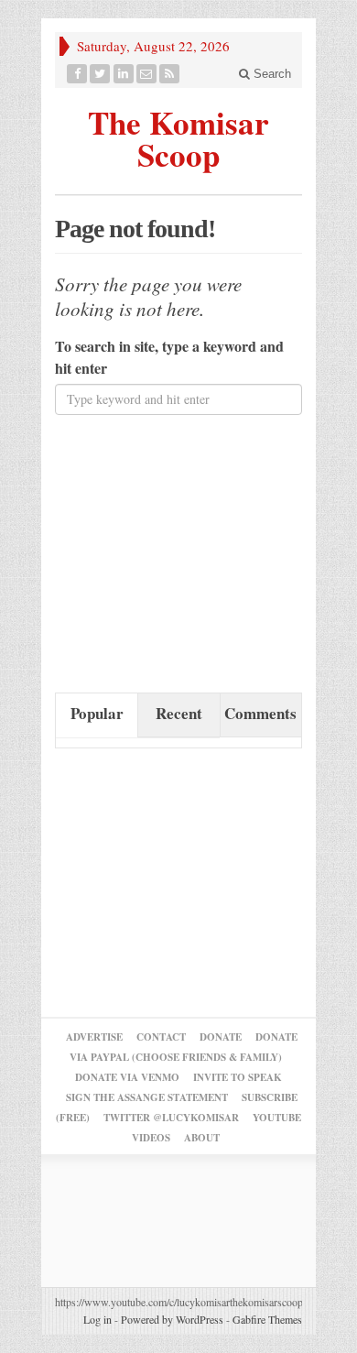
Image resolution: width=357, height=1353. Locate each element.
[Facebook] (77, 73)
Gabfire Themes (267, 1319)
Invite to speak (237, 1077)
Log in (97, 1319)
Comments (260, 713)
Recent (179, 713)
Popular (97, 713)
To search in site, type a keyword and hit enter (169, 356)
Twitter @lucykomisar (171, 1117)
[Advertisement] (192, 552)
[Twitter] (100, 73)
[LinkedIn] (124, 73)
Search (270, 74)
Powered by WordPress (172, 1319)
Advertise (94, 1037)
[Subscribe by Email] (146, 73)
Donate (221, 1037)
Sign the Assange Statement (147, 1097)
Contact (161, 1037)
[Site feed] (169, 73)
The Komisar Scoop (178, 136)
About (202, 1137)
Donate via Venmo (127, 1077)
